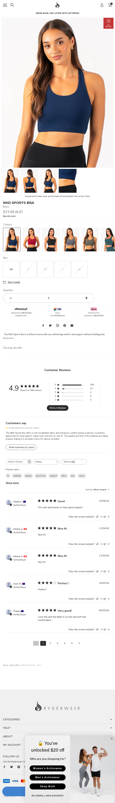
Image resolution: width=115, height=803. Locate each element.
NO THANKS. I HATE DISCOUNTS (48, 795)
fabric (64, 475)
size (73, 475)
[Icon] (5, 4)
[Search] (12, 4)
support (53, 475)
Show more (12, 483)
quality (28, 475)
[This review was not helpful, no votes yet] (105, 516)
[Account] (102, 5)
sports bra (41, 475)
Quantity (8, 290)
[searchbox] (16, 461)
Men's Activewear (47, 777)
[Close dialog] (112, 738)
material (17, 475)
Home (5, 665)
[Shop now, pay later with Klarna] (94, 308)
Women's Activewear (47, 768)
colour (82, 475)
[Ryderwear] (57, 5)
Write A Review (58, 408)
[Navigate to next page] (79, 643)
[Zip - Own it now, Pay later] (57, 308)
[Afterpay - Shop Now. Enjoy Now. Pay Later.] (21, 308)
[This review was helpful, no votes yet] (98, 516)
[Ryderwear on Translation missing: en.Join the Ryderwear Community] (4, 766)
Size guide (13, 282)
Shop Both (47, 786)
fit (8, 475)
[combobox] (46, 461)
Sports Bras (15, 665)
